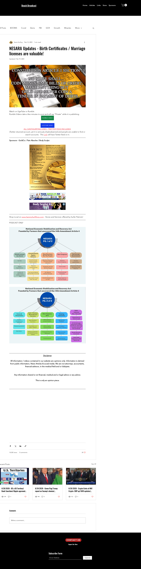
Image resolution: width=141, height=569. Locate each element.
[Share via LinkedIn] (20, 446)
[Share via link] (25, 446)
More (77, 28)
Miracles (67, 28)
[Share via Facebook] (10, 446)
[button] (124, 5)
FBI (40, 28)
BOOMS (13, 28)
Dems (32, 28)
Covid (23, 28)
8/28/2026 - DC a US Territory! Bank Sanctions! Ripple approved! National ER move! (14, 489)
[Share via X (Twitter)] (15, 446)
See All (93, 464)
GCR (48, 28)
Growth (57, 28)
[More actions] (84, 42)
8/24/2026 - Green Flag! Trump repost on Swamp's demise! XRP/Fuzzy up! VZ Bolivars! (46, 489)
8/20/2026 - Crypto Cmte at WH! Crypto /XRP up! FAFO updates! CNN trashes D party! (80, 489)
